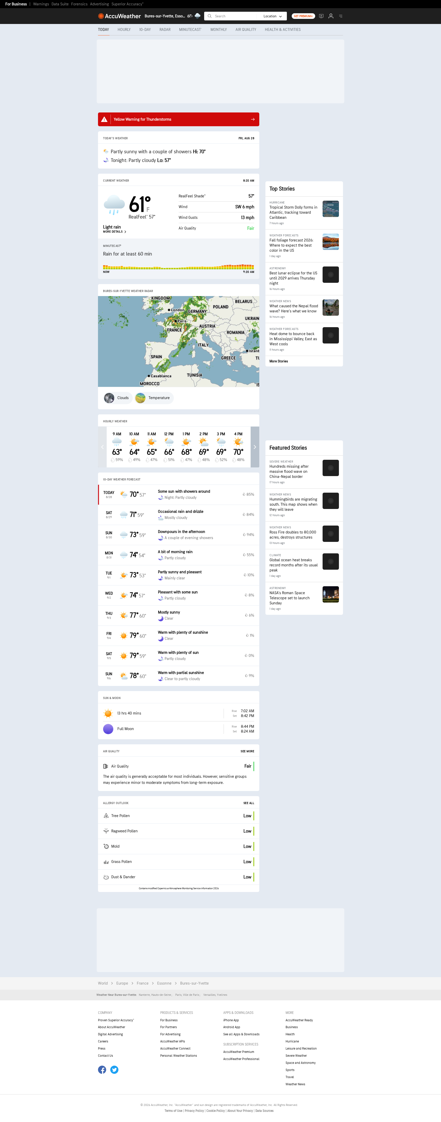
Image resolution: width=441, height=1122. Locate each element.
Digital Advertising (110, 1034)
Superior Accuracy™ (127, 4)
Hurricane (292, 1041)
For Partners (168, 1027)
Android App (231, 1027)
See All (248, 803)
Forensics (79, 4)
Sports (290, 1070)
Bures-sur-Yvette (194, 983)
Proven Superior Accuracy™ (116, 1020)
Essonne (164, 983)
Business (292, 1027)
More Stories (279, 361)
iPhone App (231, 1020)
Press (101, 1049)
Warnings (41, 4)
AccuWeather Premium (238, 1052)
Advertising (99, 4)
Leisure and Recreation (301, 1049)
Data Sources (264, 1111)
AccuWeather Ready (299, 1020)
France (143, 983)
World (103, 983)
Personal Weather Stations (178, 1056)
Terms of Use (174, 1111)
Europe (122, 983)
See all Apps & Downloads (241, 1034)
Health (290, 1034)
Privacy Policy (195, 1111)
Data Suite (60, 4)
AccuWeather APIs (172, 1041)
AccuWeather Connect (175, 1049)
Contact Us (105, 1056)
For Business (16, 4)
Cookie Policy (216, 1111)
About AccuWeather (111, 1027)
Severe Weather (296, 1056)
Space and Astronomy (301, 1063)
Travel (290, 1077)
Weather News (295, 1084)
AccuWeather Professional (241, 1059)
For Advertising (170, 1034)
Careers (103, 1041)
